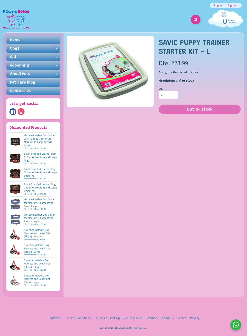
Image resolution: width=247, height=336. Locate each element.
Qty (161, 89)
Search (181, 318)
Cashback (152, 318)
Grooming (35, 67)
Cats (35, 58)
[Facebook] (12, 111)
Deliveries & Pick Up (107, 318)
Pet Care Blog (22, 82)
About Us (168, 318)
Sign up (233, 5)
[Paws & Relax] (16, 19)
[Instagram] (21, 111)
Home (15, 40)
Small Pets (35, 75)
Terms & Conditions (78, 318)
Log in (218, 5)
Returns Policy (133, 318)
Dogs (35, 50)
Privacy (194, 318)
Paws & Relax (122, 328)
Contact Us (20, 91)
